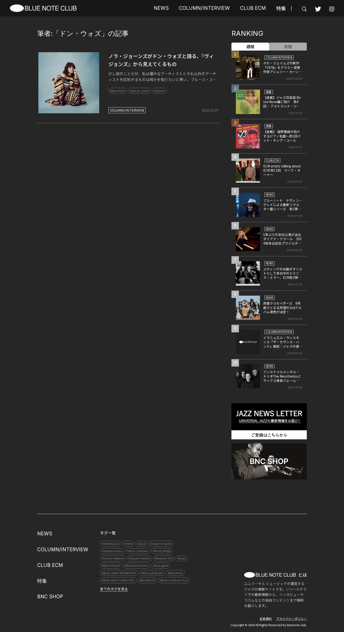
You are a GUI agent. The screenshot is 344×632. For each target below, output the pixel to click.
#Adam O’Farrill (160, 543)
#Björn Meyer (111, 565)
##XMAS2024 (110, 543)
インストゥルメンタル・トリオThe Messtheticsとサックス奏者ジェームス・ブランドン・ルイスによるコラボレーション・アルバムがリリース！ (282, 382)
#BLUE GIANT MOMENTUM (119, 573)
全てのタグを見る (114, 588)
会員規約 (266, 618)
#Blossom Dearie (136, 565)
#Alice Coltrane (137, 551)
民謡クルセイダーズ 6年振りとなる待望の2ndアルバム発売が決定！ (282, 307)
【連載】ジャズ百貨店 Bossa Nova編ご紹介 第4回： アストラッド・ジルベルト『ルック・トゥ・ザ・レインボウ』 (282, 106)
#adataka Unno (112, 551)
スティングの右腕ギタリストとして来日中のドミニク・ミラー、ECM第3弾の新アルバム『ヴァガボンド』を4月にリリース (282, 278)
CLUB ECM (253, 8)
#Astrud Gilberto (113, 558)
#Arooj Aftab (162, 551)
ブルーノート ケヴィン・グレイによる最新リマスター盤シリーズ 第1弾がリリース (282, 207)
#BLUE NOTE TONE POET (118, 580)
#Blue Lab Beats (152, 573)
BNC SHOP (50, 596)
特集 (281, 8)
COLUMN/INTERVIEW (204, 8)
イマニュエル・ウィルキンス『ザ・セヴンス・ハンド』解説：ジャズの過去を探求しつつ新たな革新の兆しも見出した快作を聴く (282, 348)
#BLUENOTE (147, 580)
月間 (288, 46)
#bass (181, 558)
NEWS (161, 8)
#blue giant (160, 565)
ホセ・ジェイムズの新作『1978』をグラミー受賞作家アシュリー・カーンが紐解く (282, 69)
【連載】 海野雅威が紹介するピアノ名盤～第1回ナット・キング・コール (282, 136)
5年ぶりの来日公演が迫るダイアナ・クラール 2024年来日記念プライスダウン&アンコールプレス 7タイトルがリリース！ (282, 243)
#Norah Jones (139, 90)
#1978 (128, 543)
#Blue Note (117, 90)
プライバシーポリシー (291, 618)
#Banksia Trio (164, 558)
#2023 (141, 543)
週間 (250, 46)
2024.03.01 (210, 110)
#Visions (159, 90)
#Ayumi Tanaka (139, 558)
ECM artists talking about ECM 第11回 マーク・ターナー (282, 170)
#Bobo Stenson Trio (173, 580)
